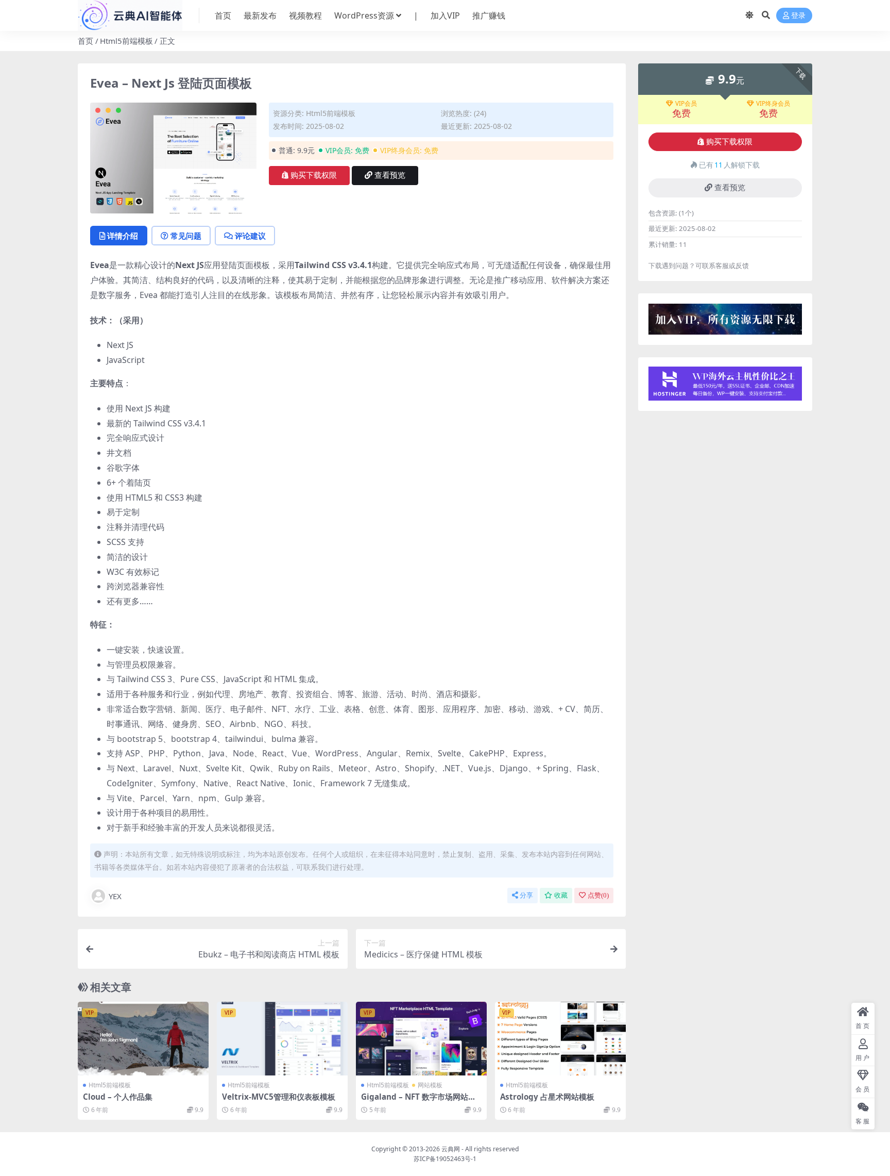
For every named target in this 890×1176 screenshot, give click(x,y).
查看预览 (389, 175)
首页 (223, 15)
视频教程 (305, 15)
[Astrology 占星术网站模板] (560, 1038)
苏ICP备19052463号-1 (445, 1158)
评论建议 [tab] (250, 235)
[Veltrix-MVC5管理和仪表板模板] (282, 1038)
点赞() (598, 895)
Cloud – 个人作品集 (117, 1096)
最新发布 (260, 15)
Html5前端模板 (126, 41)
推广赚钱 (488, 15)
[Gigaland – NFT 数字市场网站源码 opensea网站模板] (421, 1038)
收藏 (561, 895)
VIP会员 (686, 103)
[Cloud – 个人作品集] (143, 1038)
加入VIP (445, 15)
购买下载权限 (313, 175)
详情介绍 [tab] (122, 235)
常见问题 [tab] (185, 235)
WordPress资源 (364, 15)
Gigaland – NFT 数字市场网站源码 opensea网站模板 (418, 1101)
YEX (115, 896)
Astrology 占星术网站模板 (547, 1096)
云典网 (450, 1149)
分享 (526, 895)
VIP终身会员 (773, 103)
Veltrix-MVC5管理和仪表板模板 (278, 1096)
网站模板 (430, 1085)
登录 (798, 16)
